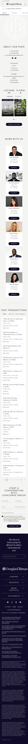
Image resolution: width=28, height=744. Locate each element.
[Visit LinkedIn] (12, 58)
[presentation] (14, 109)
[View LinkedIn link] (20, 602)
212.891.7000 (21, 671)
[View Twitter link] (12, 602)
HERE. (10, 718)
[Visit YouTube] (15, 58)
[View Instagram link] (16, 602)
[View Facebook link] (8, 602)
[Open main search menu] (25, 4)
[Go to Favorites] (25, 1)
